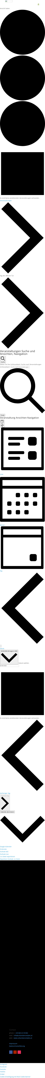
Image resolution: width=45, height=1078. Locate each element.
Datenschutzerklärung (17, 1046)
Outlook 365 (4, 852)
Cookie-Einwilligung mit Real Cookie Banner (15, 1077)
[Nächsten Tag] (1, 646)
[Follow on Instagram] (19, 1052)
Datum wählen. (24, 663)
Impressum (13, 1044)
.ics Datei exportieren (7, 857)
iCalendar (3, 849)
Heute (2, 648)
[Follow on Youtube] (15, 1052)
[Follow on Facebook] (11, 1052)
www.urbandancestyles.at (23, 1038)
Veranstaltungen (6, 201)
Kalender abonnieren (7, 812)
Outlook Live (4, 854)
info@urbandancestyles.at (23, 1035)
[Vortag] (22, 644)
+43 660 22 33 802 (21, 1033)
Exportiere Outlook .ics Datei (10, 859)
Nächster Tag (5, 796)
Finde (2, 415)
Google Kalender (6, 847)
